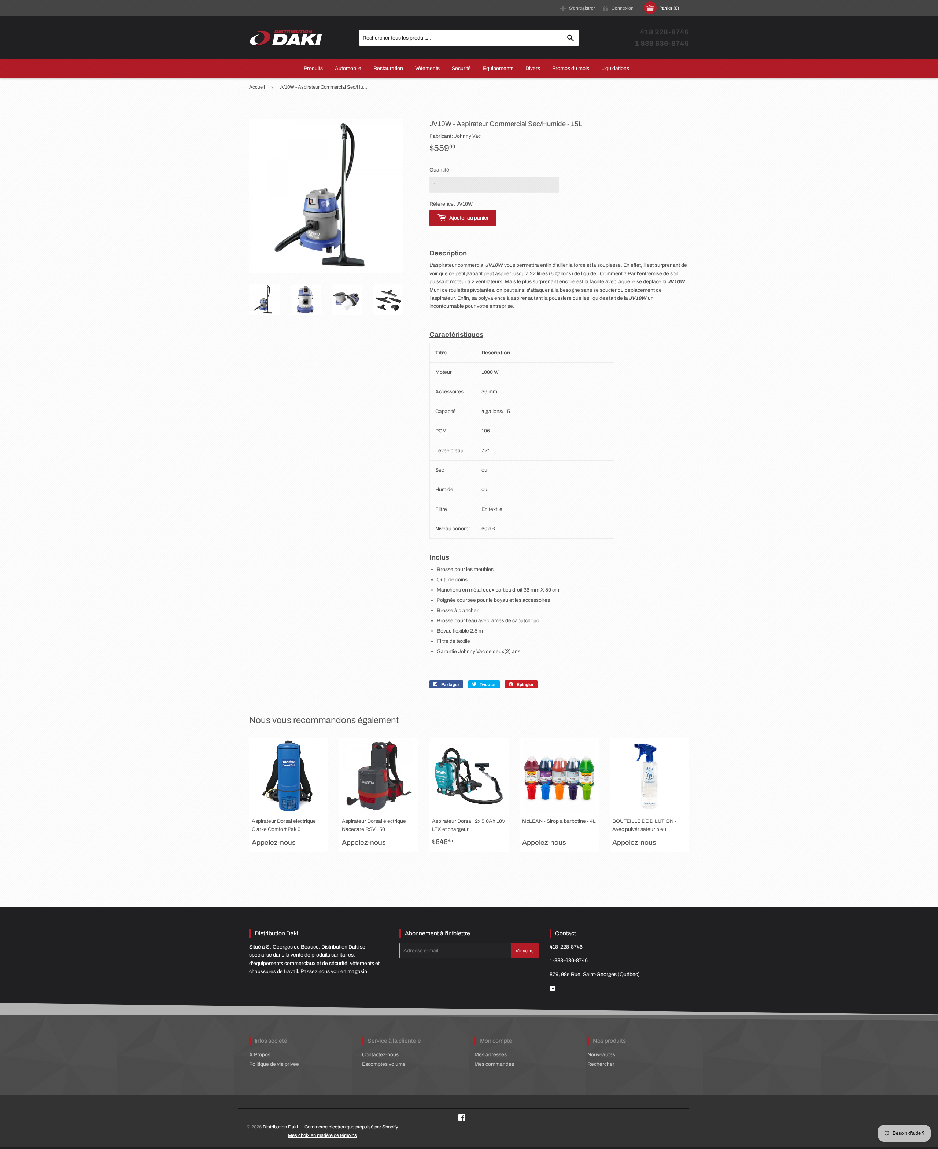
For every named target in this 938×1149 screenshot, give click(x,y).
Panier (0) (669, 8)
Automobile (348, 68)
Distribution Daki (280, 1127)
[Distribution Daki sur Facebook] (462, 1119)
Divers (532, 68)
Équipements (498, 68)
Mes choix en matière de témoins (322, 1135)
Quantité (439, 170)
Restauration (388, 68)
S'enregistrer (582, 8)
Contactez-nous (380, 1054)
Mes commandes (494, 1064)
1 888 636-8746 (662, 43)
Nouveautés (601, 1054)
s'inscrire (525, 950)
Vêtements (427, 68)
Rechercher (600, 1064)
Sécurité (461, 68)
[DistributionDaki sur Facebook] (552, 988)
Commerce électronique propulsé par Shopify (351, 1127)
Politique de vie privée (274, 1064)
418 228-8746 (664, 32)
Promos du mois (570, 68)
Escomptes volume (384, 1064)
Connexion (623, 8)
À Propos (259, 1054)
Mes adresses (490, 1054)
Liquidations (615, 68)
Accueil (257, 87)
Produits (313, 68)
